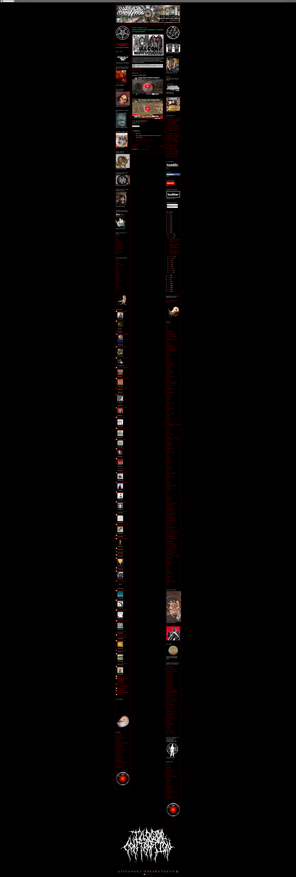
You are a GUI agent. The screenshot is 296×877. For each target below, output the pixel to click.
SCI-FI (167, 492)
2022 (169, 222)
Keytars (168, 420)
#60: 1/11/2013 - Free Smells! (172, 151)
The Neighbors (119, 746)
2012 (169, 283)
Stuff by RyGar (169, 540)
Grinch (167, 777)
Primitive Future (121, 567)
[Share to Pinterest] (139, 126)
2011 (169, 285)
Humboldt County (170, 413)
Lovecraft (168, 429)
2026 (169, 214)
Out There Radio (170, 713)
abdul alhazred (119, 281)
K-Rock (117, 289)
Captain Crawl (169, 676)
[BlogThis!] (134, 126)
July (170, 260)
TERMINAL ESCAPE (122, 311)
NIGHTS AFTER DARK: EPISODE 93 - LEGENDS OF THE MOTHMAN (148, 30)
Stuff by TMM (169, 553)
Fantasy (168, 397)
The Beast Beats (121, 690)
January (171, 272)
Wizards (168, 580)
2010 (169, 287)
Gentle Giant (118, 760)
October (171, 237)
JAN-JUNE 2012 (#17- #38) (172, 155)
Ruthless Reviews (170, 724)
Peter (117, 237)
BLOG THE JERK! (121, 590)
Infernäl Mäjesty (169, 786)
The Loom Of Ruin (121, 631)
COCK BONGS (169, 366)
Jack (117, 239)
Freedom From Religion (171, 699)
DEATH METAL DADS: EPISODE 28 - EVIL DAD (174, 241)
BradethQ (118, 277)
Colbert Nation (169, 678)
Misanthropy (169, 443)
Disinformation (169, 687)
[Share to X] (136, 126)
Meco (167, 763)
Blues (167, 341)
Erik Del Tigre (119, 244)
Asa (117, 268)
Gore (167, 401)
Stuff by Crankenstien (171, 513)
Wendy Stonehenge (120, 265)
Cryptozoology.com (170, 681)
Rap (167, 480)
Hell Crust (118, 270)
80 (166, 325)
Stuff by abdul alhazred (171, 503)
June (170, 262)
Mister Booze (120, 554)
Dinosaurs (168, 380)
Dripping (117, 739)
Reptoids (168, 487)
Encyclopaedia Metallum (171, 692)
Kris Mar (118, 259)
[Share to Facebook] (137, 126)
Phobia (117, 764)
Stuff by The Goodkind (171, 545)
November (171, 235)
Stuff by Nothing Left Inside (172, 532)
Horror (167, 411)
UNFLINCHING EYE (122, 407)
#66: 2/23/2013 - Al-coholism (172, 133)
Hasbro (167, 406)
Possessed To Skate (120, 750)
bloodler (117, 263)
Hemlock (168, 795)
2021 (169, 224)
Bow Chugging (169, 345)
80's (167, 327)
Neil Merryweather (120, 757)
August (171, 258)
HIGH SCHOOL (169, 408)
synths (167, 560)
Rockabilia (168, 722)
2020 (169, 226)
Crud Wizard (120, 548)
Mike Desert (118, 275)
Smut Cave (168, 725)
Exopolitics (168, 694)
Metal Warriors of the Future (172, 438)
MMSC (167, 446)
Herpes (167, 783)
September (171, 256)
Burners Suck (169, 353)
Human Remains (119, 767)
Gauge (117, 748)
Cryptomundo (169, 680)
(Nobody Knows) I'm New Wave (122, 610)
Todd (117, 284)
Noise (167, 455)
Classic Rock (169, 362)
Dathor (117, 279)
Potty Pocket (169, 467)
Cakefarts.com (169, 674)
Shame (167, 496)
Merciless (118, 751)
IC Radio (168, 415)
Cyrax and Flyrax (170, 683)
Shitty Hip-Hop (169, 497)
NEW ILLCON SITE (143, 73)
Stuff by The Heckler (171, 547)
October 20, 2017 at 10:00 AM (145, 140)
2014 (169, 279)
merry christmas (170, 434)
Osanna (168, 784)
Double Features (170, 385)
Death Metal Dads (170, 376)
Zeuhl (167, 583)
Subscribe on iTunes (136, 70)
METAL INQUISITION (122, 482)
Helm (117, 249)
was (167, 574)
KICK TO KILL (120, 448)
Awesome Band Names (171, 336)
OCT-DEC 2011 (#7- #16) (171, 157)
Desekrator (168, 790)
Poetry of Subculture (122, 357)
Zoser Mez (118, 758)
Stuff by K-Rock (169, 529)
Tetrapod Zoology (121, 650)
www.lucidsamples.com (141, 138)
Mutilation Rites (119, 753)
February (171, 270)
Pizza (167, 466)
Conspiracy (168, 369)
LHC (167, 427)
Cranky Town (120, 571)
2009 (169, 289)
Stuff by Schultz (170, 541)
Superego (168, 727)
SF (167, 494)
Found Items (169, 399)
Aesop (117, 267)
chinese (168, 360)
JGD (117, 261)
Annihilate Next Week (122, 538)
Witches (168, 578)
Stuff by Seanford (170, 543)
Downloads (168, 387)
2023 (169, 220)
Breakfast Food (169, 348)
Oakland (168, 460)
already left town (121, 688)
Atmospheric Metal (170, 334)
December (171, 233)
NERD (167, 450)
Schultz (117, 253)
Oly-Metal (168, 462)
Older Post (161, 146)
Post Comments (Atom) (143, 149)
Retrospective (169, 489)
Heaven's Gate (169, 703)
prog (167, 471)
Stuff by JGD (169, 525)
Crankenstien (119, 251)
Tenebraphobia (169, 562)
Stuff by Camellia (170, 510)
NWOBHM (168, 459)
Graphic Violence (170, 403)
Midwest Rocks (169, 439)
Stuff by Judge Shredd (171, 527)
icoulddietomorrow (122, 511)
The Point (119, 653)
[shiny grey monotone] (122, 378)
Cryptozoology (169, 373)
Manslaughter (119, 242)
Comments (170, 207)
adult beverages (169, 331)
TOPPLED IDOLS (121, 501)
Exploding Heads (170, 392)
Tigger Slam (169, 564)
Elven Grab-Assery (170, 389)
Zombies (168, 585)
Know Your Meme (170, 708)
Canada (168, 355)
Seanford (118, 235)
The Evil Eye (120, 666)
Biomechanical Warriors (171, 339)
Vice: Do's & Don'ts (170, 732)
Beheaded (118, 741)
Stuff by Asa (169, 506)
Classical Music (169, 364)
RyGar (117, 282)
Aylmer (117, 241)
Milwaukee (168, 441)
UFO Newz (119, 676)
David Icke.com (169, 685)
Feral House (169, 697)
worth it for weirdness (171, 581)
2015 (169, 277)
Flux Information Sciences (172, 776)
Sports (167, 501)
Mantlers (168, 431)
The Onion (168, 729)
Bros (167, 352)
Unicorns (168, 571)
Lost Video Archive (122, 535)
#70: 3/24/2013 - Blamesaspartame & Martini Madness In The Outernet (173, 119)
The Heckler (118, 246)
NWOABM (168, 457)
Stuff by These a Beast (171, 552)
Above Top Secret (170, 667)
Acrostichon (169, 788)
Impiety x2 (168, 767)
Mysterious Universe (170, 711)
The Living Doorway (122, 686)
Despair (168, 378)
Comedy (168, 367)
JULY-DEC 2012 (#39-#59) (172, 153)
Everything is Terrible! (122, 334)
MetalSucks (120, 330)
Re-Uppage (168, 481)
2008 (169, 291)
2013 (169, 281)
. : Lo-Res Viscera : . (122, 580)
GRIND (167, 404)
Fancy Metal (169, 396)
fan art (167, 394)
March (170, 268)
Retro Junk (168, 720)
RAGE (167, 478)
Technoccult (120, 391)
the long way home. (122, 472)
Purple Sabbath (169, 770)
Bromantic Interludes (171, 350)
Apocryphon (169, 332)
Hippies (168, 410)
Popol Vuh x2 (169, 774)
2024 (169, 218)
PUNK (167, 474)
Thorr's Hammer (119, 744)
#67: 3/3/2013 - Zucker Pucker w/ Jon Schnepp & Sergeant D (173, 130)
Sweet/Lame (169, 559)
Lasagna (168, 422)
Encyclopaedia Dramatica (172, 690)
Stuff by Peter (169, 534)
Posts (169, 204)
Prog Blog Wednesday (171, 473)
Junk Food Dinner (170, 704)
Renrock (168, 483)
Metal (167, 436)
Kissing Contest (169, 706)
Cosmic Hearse (121, 600)
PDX (167, 464)
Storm (167, 772)
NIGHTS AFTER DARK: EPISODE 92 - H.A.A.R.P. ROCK (174, 253)
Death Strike (169, 781)
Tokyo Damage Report (122, 663)
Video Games (169, 573)
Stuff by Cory (169, 511)
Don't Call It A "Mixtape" (171, 382)
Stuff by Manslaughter (171, 531)
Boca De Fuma (120, 394)
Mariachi (168, 432)
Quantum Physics (170, 476)
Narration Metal (169, 448)
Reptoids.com (169, 717)
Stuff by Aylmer (169, 508)
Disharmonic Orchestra (121, 765)
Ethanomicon (119, 286)
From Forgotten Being (121, 762)
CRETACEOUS (169, 371)
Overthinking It (169, 715)
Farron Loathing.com (170, 695)
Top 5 (167, 566)
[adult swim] (169, 666)
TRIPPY (168, 569)
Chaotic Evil (169, 359)
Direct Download (135, 68)
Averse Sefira (119, 734)
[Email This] (133, 126)
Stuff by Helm (169, 522)
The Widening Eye (121, 551)
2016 (169, 275)
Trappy (167, 567)
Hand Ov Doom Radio (171, 701)
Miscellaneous (169, 445)
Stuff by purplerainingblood (172, 538)
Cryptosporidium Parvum (171, 797)
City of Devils (120, 684)
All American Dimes (170, 669)
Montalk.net (169, 710)
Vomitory (168, 779)
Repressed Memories (171, 485)
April (170, 266)
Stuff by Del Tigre (170, 517)
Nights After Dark (140, 123)
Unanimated (118, 736)
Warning (168, 798)
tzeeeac (119, 514)
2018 (169, 230)
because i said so (121, 640)
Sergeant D (120, 404)
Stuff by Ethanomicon (171, 520)
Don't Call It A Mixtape (171, 383)
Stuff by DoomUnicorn (171, 518)
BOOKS (168, 343)
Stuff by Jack (169, 524)
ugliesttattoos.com (170, 731)
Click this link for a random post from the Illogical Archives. (172, 301)
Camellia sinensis (120, 248)
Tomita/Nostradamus (120, 737)
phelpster (118, 274)
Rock (167, 490)
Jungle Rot (168, 765)
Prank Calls (168, 469)
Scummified (120, 458)
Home (148, 146)
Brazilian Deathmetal (171, 346)
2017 (169, 232)
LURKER (119, 343)
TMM (117, 288)
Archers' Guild (120, 558)
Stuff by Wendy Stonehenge (172, 555)
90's (167, 329)
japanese (168, 418)
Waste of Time (169, 576)
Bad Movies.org (169, 673)
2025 (169, 216)
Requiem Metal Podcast (171, 718)
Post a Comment (136, 144)
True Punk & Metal (121, 439)
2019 (169, 228)
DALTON (168, 375)
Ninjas (167, 453)
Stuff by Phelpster (170, 536)
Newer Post (134, 146)
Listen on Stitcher (136, 69)
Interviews (168, 417)
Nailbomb (168, 769)
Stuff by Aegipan (170, 504)
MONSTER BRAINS (122, 388)
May (170, 264)
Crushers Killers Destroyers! (122, 743)
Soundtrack (168, 499)
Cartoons (168, 357)
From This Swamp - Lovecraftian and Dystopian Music (122, 636)
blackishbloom (121, 321)
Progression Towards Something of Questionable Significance (122, 680)
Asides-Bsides (120, 492)
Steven (117, 272)
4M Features (169, 324)
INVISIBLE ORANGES (122, 692)
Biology (168, 338)
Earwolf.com (169, 688)
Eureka (167, 390)
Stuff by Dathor (169, 515)
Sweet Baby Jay (170, 557)
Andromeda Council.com (171, 671)
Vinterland (118, 755)
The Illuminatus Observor (121, 418)
